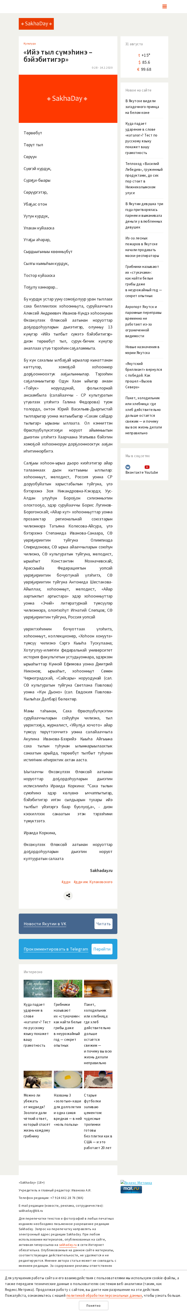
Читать (103, 923)
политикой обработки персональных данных (104, 1295)
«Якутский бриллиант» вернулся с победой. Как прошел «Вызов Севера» (143, 375)
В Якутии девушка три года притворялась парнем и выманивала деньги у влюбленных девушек (144, 215)
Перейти (102, 949)
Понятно (93, 1306)
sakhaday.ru (68, 1245)
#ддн (66, 882)
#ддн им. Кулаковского (93, 882)
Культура (30, 43)
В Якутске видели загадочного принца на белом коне (142, 107)
